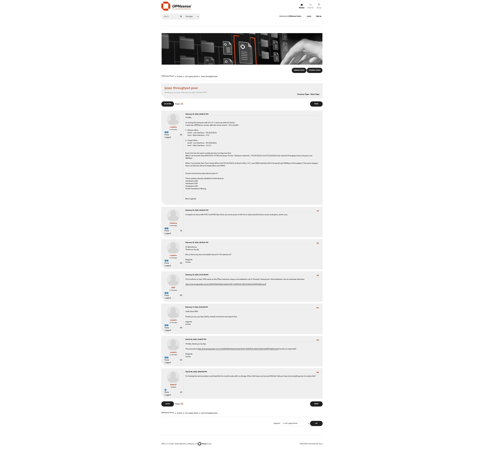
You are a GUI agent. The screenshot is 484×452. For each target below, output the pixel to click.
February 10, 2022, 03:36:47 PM (196, 114)
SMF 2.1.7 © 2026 (167, 444)
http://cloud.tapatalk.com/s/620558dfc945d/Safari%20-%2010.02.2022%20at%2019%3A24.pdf (225, 284)
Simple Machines (181, 444)
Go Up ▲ (319, 444)
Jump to (277, 423)
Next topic (315, 94)
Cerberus (173, 223)
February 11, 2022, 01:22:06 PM (196, 307)
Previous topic (303, 94)
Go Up (167, 404)
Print (316, 104)
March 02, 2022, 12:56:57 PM (195, 339)
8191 (173, 288)
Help (301, 444)
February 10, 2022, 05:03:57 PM (196, 210)
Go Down (167, 104)
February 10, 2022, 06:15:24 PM (196, 242)
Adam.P (173, 385)
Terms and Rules (309, 444)
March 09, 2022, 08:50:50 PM (196, 372)
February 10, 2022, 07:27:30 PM (196, 275)
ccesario (173, 127)
